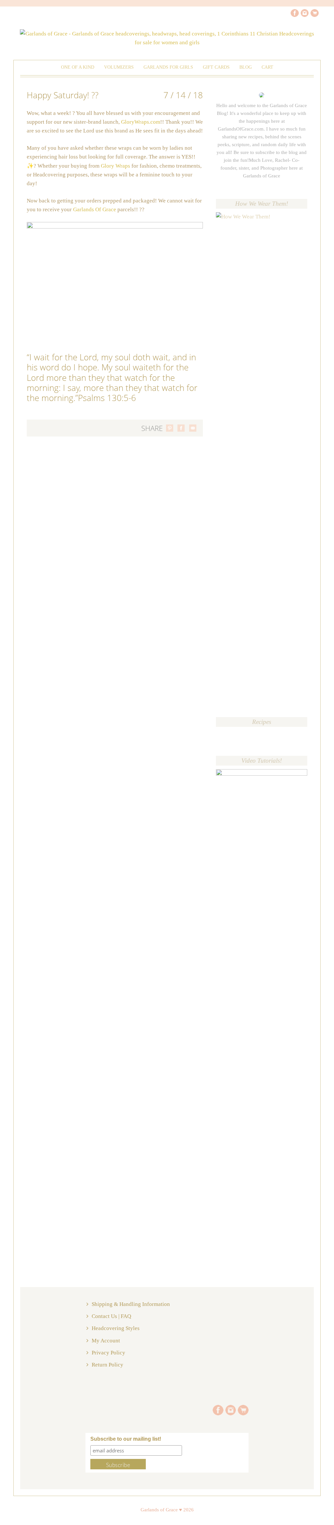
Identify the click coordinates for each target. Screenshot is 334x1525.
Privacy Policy (108, 1353)
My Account (106, 1341)
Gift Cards (216, 67)
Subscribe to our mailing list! (125, 1439)
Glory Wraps (115, 166)
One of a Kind (77, 67)
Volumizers (119, 67)
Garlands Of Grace (95, 209)
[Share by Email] (192, 428)
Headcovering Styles (116, 1328)
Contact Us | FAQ (111, 1316)
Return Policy (107, 1365)
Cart (267, 67)
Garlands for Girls (168, 67)
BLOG (245, 67)
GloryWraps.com (140, 122)
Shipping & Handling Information (131, 1304)
